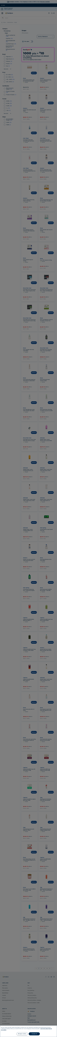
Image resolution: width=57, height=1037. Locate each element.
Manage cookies (22, 1033)
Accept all (34, 1033)
